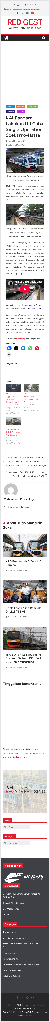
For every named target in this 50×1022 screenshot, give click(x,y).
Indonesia (20, 106)
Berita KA (10, 106)
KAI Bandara (32, 106)
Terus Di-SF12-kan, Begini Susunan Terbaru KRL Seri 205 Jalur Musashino (23, 658)
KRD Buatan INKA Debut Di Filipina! (24, 563)
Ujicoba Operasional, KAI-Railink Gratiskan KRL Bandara (13, 430)
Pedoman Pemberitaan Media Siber (21, 965)
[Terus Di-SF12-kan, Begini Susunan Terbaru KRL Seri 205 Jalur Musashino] (25, 628)
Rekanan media (10, 959)
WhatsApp (20, 339)
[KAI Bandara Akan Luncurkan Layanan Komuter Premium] (31, 388)
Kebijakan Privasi (11, 976)
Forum (6, 915)
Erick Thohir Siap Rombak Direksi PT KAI (23, 609)
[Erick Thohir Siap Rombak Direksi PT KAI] (25, 582)
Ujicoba (21, 111)
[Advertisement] (25, 75)
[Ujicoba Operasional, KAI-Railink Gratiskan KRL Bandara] (13, 421)
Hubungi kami (10, 953)
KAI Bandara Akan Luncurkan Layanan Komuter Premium (31, 397)
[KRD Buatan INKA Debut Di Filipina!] (25, 535)
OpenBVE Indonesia (13, 903)
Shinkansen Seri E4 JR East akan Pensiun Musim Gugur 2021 (24, 474)
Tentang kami (9, 932)
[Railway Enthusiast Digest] (6, 38)
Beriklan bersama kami (14, 938)
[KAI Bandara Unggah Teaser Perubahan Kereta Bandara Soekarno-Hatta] (13, 388)
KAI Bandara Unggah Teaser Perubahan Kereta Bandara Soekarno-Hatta (12, 399)
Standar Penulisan (12, 970)
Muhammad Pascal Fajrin (17, 145)
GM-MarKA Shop (11, 909)
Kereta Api (10, 111)
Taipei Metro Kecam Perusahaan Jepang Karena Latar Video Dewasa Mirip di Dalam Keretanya (26, 461)
